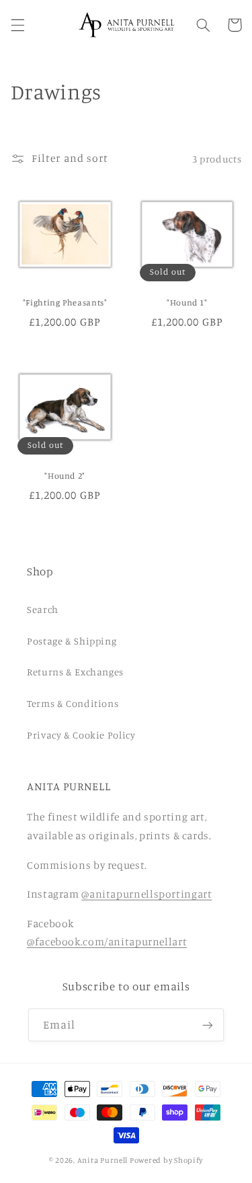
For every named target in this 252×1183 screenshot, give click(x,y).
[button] (17, 24)
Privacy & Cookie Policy (81, 735)
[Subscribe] (207, 1024)
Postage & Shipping (71, 641)
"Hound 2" (64, 476)
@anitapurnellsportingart (146, 894)
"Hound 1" (187, 302)
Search (42, 609)
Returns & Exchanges (75, 671)
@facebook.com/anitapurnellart (107, 941)
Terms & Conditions (72, 703)
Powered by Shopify (166, 1160)
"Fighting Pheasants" (65, 302)
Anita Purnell (102, 1160)
